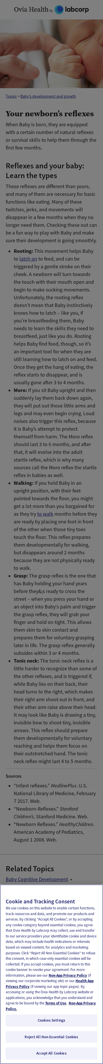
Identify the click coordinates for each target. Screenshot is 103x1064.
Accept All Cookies (51, 1053)
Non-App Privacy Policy (68, 975)
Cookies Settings (51, 1020)
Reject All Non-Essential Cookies (51, 1037)
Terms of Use (55, 1003)
